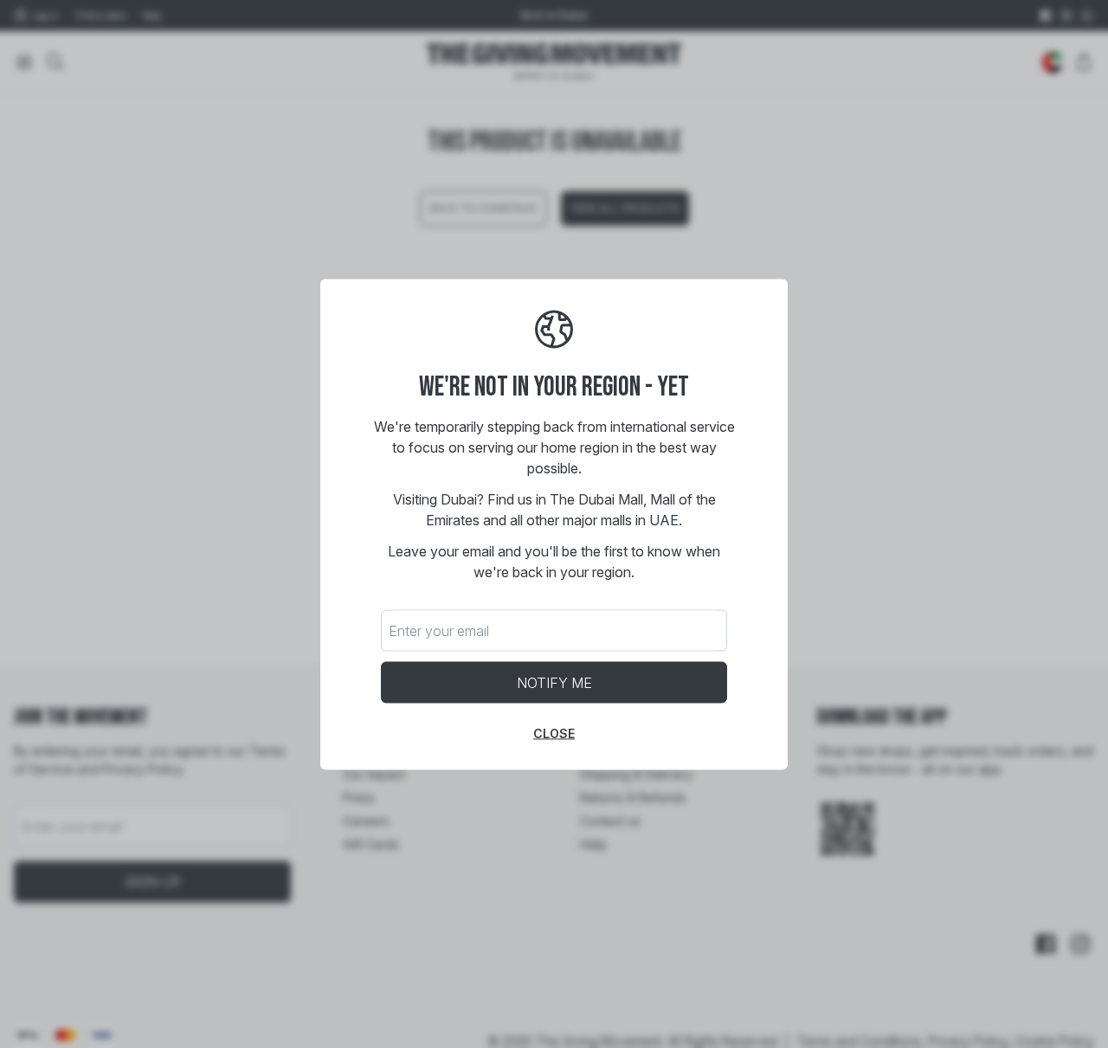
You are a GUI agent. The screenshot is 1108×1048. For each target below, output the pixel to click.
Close (554, 732)
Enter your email (439, 630)
